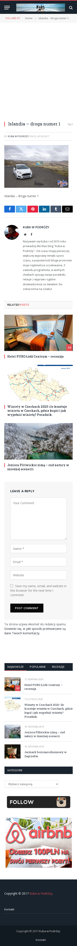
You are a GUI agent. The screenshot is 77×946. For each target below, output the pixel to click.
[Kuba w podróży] (40, 8)
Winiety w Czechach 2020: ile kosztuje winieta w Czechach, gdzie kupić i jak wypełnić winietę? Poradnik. (37, 411)
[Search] (70, 7)
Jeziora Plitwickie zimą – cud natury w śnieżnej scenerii (44, 734)
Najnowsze (15, 667)
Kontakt (9, 909)
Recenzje (58, 667)
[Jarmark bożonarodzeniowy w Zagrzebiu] (12, 751)
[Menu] (7, 7)
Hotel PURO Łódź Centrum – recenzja (35, 356)
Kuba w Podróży (18, 136)
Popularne (38, 667)
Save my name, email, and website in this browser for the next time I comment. (38, 590)
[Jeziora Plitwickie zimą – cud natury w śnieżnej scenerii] (38, 441)
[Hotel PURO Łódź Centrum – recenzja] (38, 333)
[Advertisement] (38, 69)
